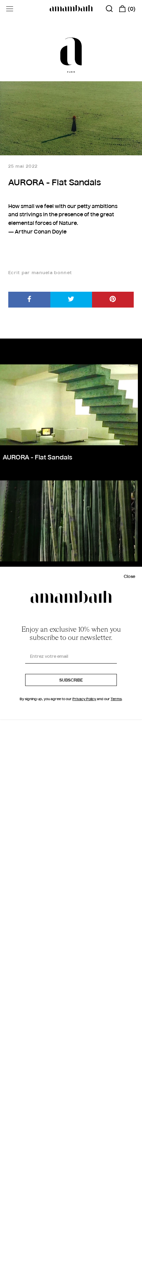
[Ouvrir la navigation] (9, 8)
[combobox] (18, 1279)
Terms (116, 699)
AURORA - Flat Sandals (37, 458)
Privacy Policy (84, 699)
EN (13, 1279)
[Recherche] (109, 8)
